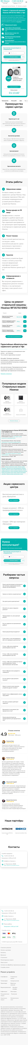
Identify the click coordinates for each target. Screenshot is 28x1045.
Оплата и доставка (6, 950)
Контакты (3, 952)
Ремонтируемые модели (7, 960)
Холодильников (15, 980)
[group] (7, 830)
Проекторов (4, 983)
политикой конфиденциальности (14, 60)
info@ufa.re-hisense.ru (9, 861)
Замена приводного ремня (11, 466)
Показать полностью (6, 373)
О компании (4, 957)
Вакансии (3, 955)
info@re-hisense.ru (8, 916)
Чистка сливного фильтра (16, 469)
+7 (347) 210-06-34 (17, 1)
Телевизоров (4, 980)
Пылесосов (14, 994)
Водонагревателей (6, 987)
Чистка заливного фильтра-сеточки (18, 471)
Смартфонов (4, 976)
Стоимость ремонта (6, 947)
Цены (21, 100)
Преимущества (5, 100)
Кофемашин (4, 991)
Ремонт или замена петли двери (8, 472)
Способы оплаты (5, 967)
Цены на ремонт (14, 86)
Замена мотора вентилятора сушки (14, 474)
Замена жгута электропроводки (14, 468)
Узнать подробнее (14, 500)
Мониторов (13, 991)
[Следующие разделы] (27, 101)
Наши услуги (4, 962)
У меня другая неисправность (14, 336)
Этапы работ (14, 100)
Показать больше (14, 420)
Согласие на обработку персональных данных (13, 965)
